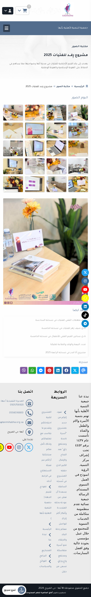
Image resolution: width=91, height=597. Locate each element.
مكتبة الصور (63, 86)
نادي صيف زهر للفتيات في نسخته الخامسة (64, 328)
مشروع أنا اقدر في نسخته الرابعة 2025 (66, 352)
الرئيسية (79, 86)
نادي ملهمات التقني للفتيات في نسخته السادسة (61, 320)
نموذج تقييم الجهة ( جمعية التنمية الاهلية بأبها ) (45, 502)
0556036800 (16, 413)
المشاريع (46, 550)
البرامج (43, 556)
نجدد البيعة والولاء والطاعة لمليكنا (68, 344)
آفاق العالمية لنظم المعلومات (39, 593)
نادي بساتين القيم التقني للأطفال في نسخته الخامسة (58, 336)
